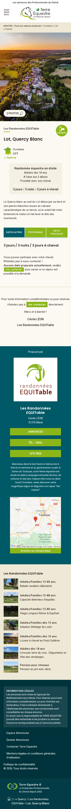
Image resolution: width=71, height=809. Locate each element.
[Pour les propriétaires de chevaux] (36, 597)
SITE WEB (36, 453)
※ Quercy (8, 29)
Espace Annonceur (18, 733)
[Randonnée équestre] (36, 638)
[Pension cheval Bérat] (36, 667)
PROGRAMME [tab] (35, 232)
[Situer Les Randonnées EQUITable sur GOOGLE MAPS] (35, 522)
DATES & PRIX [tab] (14, 232)
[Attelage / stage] (36, 624)
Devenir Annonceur (18, 740)
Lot (55, 26)
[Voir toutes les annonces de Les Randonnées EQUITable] (35, 379)
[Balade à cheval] (36, 584)
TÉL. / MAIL (35, 442)
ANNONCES (35, 431)
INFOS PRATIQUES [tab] (57, 232)
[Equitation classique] (36, 611)
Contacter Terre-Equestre (22, 746)
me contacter (14, 269)
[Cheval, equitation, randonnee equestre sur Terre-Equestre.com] (35, 13)
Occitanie (47, 26)
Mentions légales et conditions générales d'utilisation (31, 755)
